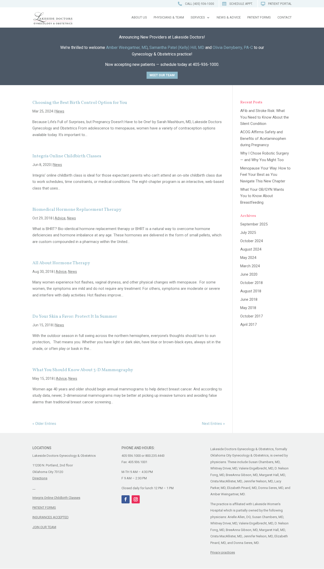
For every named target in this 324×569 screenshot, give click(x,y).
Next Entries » (213, 423)
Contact (284, 17)
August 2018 (250, 291)
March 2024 (250, 266)
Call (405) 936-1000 (199, 4)
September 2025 (254, 224)
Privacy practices (222, 552)
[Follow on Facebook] (126, 499)
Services (198, 17)
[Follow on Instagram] (136, 499)
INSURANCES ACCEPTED (50, 517)
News (59, 111)
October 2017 (251, 316)
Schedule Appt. (241, 4)
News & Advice (229, 17)
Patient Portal (280, 4)
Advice (60, 218)
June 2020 (248, 274)
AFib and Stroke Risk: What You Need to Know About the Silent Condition (264, 117)
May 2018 (248, 308)
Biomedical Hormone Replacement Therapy (76, 210)
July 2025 (248, 232)
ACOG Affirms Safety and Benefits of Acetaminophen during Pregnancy (263, 138)
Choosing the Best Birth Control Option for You (79, 103)
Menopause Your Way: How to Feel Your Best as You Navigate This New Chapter (265, 174)
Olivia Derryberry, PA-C (233, 47)
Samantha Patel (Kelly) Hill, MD (176, 47)
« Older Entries (44, 423)
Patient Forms (259, 17)
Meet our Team (162, 75)
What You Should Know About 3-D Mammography (82, 370)
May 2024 (248, 257)
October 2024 (251, 241)
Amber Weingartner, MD (127, 47)
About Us (139, 17)
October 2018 (251, 282)
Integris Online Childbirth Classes (66, 156)
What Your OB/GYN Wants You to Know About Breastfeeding (262, 196)
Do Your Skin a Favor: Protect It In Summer (74, 316)
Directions (39, 478)
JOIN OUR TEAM (44, 527)
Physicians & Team (169, 17)
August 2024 (250, 249)
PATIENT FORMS (44, 507)
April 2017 (248, 324)
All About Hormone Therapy (61, 263)
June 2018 (248, 299)
